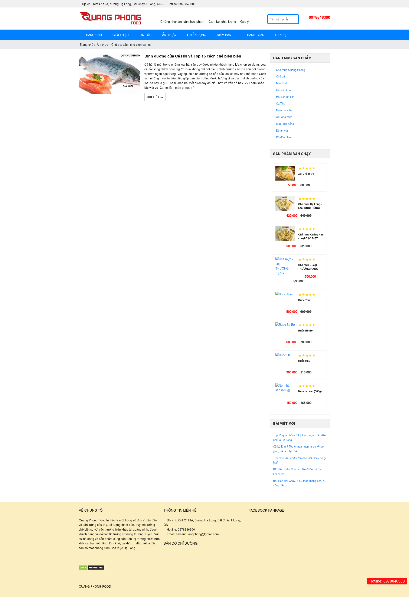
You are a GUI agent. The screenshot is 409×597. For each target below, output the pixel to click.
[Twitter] (328, 4)
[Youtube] (318, 4)
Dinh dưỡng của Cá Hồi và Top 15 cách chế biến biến (192, 56)
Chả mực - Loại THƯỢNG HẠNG (308, 267)
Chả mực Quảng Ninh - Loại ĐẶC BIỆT (311, 236)
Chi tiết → (155, 97)
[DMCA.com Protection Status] (92, 569)
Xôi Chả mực (306, 173)
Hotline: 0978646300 (387, 581)
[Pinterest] (323, 4)
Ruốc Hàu (304, 361)
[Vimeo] (108, 558)
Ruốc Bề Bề (305, 330)
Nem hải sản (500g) (310, 391)
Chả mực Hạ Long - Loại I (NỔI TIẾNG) (310, 206)
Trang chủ (86, 44)
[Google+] (312, 4)
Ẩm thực (102, 44)
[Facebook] (307, 4)
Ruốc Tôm (304, 300)
